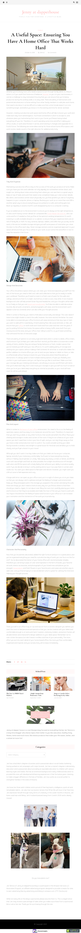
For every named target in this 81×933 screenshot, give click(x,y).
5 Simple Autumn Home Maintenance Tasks (37, 694)
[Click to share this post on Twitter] (18, 662)
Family (40, 30)
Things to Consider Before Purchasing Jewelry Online (62, 694)
